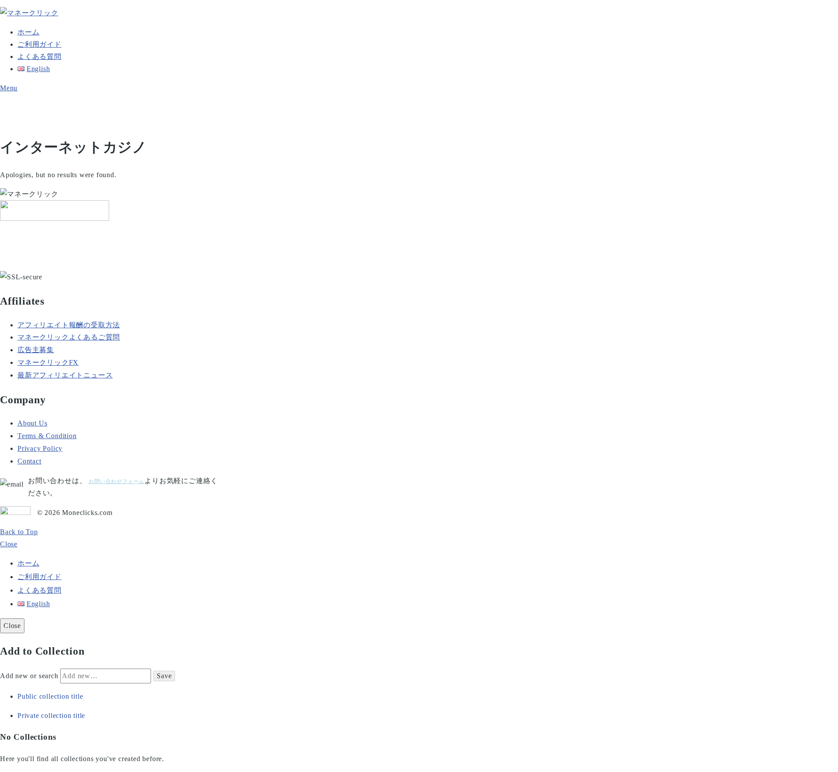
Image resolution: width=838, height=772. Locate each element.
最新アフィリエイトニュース (65, 375)
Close (8, 544)
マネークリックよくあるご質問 (68, 337)
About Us (32, 423)
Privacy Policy (39, 448)
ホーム (28, 32)
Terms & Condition (47, 435)
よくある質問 (39, 56)
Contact (29, 461)
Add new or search (30, 675)
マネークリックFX (48, 362)
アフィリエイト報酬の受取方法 (68, 325)
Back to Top (19, 531)
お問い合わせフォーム (116, 481)
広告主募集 (35, 349)
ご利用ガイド (39, 44)
